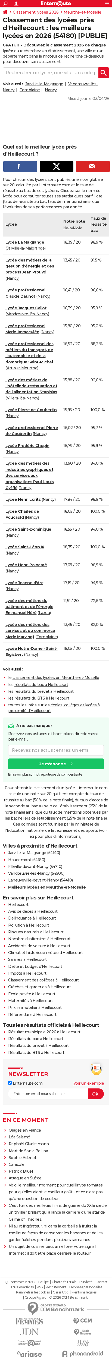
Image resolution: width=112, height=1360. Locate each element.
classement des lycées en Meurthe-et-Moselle (56, 677)
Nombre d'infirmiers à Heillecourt (39, 938)
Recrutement (56, 1287)
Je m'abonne (52, 763)
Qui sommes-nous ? (20, 1282)
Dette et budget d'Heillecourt (35, 966)
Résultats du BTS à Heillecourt (36, 1052)
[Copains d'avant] (29, 1343)
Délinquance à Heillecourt (32, 918)
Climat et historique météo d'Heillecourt (45, 952)
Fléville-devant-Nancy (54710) (35, 866)
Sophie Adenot (22, 1157)
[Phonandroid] (82, 1353)
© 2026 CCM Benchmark (68, 1297)
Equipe (43, 1282)
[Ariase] (29, 1354)
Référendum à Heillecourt (32, 1014)
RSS (40, 1287)
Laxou (44, 612)
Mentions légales (84, 1292)
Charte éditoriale (64, 1282)
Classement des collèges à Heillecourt (43, 980)
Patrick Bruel (21, 1171)
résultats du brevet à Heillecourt (44, 691)
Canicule (16, 1164)
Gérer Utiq (60, 1292)
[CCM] (82, 1321)
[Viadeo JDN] (82, 1343)
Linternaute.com (27, 1083)
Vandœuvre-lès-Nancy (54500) (36, 873)
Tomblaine (30, 89)
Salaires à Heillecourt (27, 959)
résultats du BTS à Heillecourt (41, 698)
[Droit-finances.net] (82, 1332)
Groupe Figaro (35, 1297)
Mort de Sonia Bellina (28, 1150)
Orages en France (25, 1130)
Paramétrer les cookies (33, 1292)
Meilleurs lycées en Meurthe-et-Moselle (47, 887)
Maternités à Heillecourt (30, 1000)
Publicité (85, 1282)
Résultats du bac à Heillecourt (35, 1038)
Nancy (51, 89)
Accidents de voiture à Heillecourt (39, 945)
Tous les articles (22, 1287)
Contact (101, 1282)
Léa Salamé (19, 1137)
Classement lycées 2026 (35, 12)
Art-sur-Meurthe (22, 368)
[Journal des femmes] (29, 1321)
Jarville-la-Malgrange (44, 83)
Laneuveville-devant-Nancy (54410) (40, 880)
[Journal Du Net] (29, 1331)
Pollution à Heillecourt (28, 925)
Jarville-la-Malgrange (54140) (34, 852)
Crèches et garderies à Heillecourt (39, 986)
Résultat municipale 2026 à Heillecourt (44, 1032)
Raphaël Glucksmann (29, 1143)
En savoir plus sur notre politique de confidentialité (45, 774)
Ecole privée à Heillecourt (31, 993)
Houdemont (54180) (26, 859)
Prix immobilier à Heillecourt (35, 1007)
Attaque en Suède (25, 1178)
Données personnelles (85, 1287)
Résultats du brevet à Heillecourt (38, 1045)
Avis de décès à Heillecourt (33, 911)
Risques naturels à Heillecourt (35, 932)
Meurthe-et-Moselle (82, 12)
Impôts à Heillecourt (27, 973)
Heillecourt (18, 904)
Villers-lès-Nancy (22, 398)
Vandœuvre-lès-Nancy (27, 313)
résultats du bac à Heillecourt (41, 684)
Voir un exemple (88, 1083)
